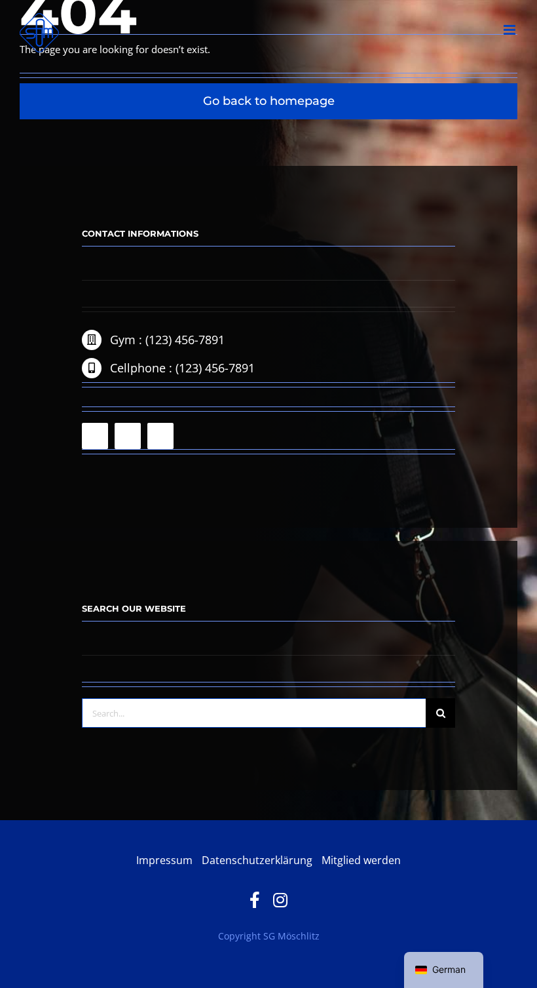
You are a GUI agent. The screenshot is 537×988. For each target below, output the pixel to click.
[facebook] (95, 436)
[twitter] (160, 436)
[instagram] (128, 436)
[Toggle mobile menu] (510, 30)
